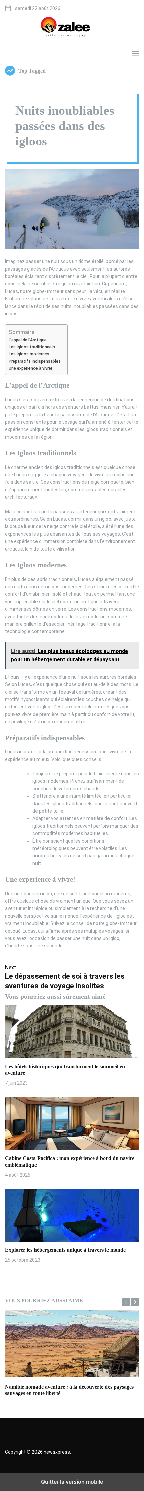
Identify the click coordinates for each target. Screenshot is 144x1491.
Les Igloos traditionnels (32, 346)
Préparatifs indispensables (35, 361)
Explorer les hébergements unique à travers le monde (65, 1250)
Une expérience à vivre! (30, 368)
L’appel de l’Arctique (28, 339)
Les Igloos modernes (29, 353)
